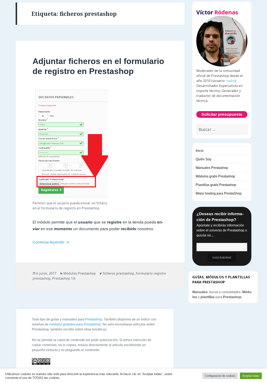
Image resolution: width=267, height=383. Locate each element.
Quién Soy (203, 159)
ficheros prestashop (118, 273)
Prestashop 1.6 (63, 278)
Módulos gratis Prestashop (215, 176)
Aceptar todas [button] (250, 375)
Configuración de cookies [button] (220, 375)
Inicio (200, 150)
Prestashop (93, 319)
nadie (230, 80)
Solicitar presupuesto (221, 114)
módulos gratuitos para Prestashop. (75, 324)
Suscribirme (221, 257)
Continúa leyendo (51, 242)
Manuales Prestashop (212, 168)
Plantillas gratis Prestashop (216, 185)
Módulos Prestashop (79, 273)
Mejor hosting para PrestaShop (219, 193)
